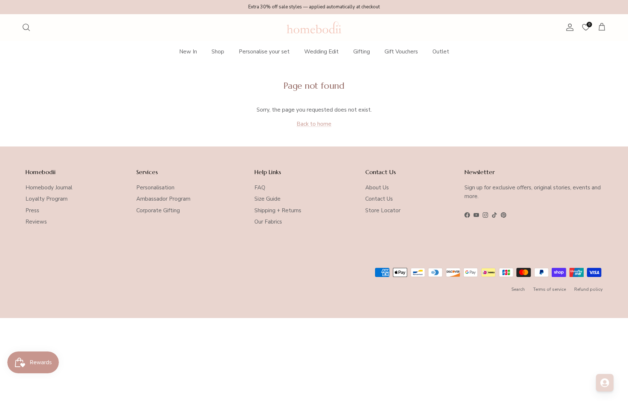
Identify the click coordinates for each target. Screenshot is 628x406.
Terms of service (549, 289)
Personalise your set (264, 51)
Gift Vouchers (401, 51)
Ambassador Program (163, 198)
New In (188, 51)
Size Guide (267, 198)
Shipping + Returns (277, 210)
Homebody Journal (48, 187)
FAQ (259, 187)
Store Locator (382, 210)
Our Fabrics (268, 221)
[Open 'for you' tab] (604, 382)
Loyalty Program (46, 198)
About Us (377, 187)
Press (32, 210)
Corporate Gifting (158, 210)
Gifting (361, 51)
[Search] (26, 27)
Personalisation (155, 187)
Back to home (314, 124)
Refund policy (588, 289)
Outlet (440, 51)
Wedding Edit (321, 51)
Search (518, 289)
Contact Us (379, 198)
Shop (218, 51)
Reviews (36, 221)
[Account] (568, 27)
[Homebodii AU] (314, 27)
